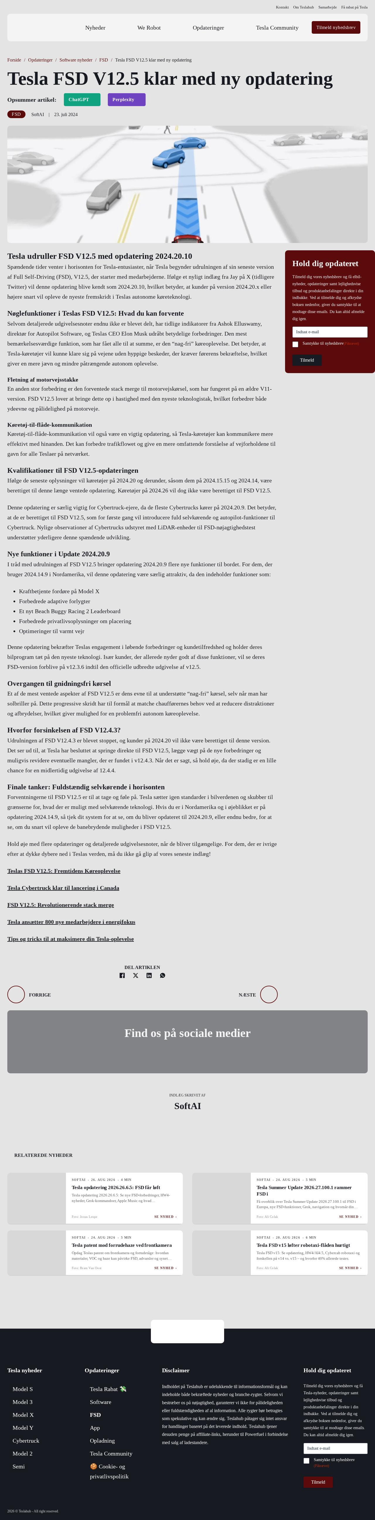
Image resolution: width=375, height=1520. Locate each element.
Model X (23, 1415)
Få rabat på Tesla (354, 7)
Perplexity (123, 99)
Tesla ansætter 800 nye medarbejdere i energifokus (71, 922)
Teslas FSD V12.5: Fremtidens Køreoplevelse (63, 871)
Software (100, 1402)
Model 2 (23, 1453)
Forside (14, 59)
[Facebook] (122, 975)
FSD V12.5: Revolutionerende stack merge (60, 905)
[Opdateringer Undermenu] (240, 27)
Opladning (102, 1440)
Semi (19, 1466)
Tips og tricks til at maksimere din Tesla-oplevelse (70, 939)
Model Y (23, 1427)
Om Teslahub (303, 7)
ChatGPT (79, 99)
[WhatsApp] (162, 975)
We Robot (149, 27)
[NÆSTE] (269, 994)
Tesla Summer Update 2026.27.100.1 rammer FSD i (304, 1191)
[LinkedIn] (149, 975)
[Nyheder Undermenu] (121, 27)
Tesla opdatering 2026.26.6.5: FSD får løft (116, 1187)
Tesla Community (277, 27)
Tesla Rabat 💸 (108, 1389)
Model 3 (23, 1402)
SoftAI (187, 1106)
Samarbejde (327, 7)
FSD (103, 59)
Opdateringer (208, 27)
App (95, 1427)
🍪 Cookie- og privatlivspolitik (109, 1471)
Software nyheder (75, 59)
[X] (135, 975)
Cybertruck (26, 1440)
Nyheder (95, 27)
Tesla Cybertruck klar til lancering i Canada (63, 888)
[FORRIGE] (16, 994)
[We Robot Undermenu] (177, 27)
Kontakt (282, 7)
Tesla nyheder (24, 1370)
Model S (23, 1389)
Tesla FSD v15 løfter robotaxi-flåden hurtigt (303, 1245)
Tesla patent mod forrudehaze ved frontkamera (122, 1245)
